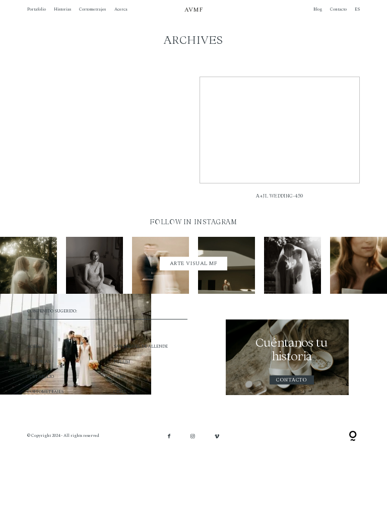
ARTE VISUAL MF (194, 264)
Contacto (338, 10)
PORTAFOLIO (40, 376)
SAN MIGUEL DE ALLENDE (140, 346)
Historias (62, 10)
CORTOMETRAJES (45, 392)
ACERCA (35, 346)
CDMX (119, 392)
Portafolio (36, 10)
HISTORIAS (38, 361)
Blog (317, 10)
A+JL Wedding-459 (280, 142)
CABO (119, 376)
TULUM (121, 362)
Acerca (120, 10)
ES (357, 10)
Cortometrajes (92, 10)
